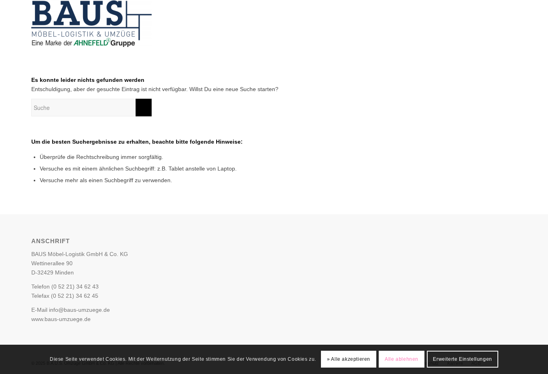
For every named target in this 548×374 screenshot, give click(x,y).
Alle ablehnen (401, 359)
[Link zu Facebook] (478, 25)
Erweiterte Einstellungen (462, 359)
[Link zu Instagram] (490, 25)
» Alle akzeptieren (348, 359)
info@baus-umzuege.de (79, 310)
